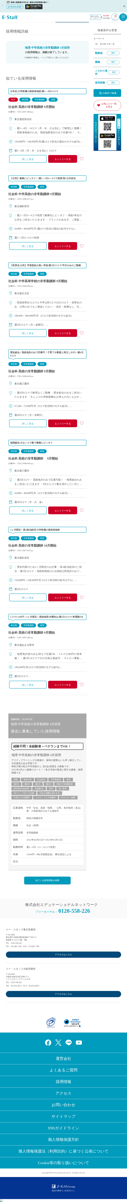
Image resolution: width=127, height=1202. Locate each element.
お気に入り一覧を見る (109, 105)
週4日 (27, 784)
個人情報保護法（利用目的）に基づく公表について (63, 1151)
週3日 (16, 784)
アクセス (63, 1093)
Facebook (48, 1043)
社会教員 (41, 779)
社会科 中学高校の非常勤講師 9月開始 (34, 194)
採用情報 (63, 1082)
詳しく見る (28, 159)
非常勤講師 (40, 99)
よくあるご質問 (63, 1070)
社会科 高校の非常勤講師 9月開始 (31, 106)
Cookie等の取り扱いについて (63, 1163)
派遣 (53, 99)
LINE (68, 1043)
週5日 (37, 784)
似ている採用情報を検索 (47, 880)
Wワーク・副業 (68, 797)
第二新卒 (63, 788)
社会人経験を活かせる (50, 793)
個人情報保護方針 (63, 1139)
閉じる (124, 6)
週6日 (48, 784)
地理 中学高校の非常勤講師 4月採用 (36, 755)
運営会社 (63, 1058)
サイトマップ (63, 1116)
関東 (16, 779)
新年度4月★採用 (21, 788)
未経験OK (39, 788)
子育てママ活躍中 (22, 797)
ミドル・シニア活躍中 (46, 797)
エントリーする (63, 159)
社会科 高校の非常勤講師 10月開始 (32, 545)
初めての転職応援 (65, 784)
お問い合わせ (63, 1105)
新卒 (51, 788)
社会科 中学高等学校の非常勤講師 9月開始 (37, 281)
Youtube (79, 1043)
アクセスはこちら (63, 954)
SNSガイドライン (63, 1128)
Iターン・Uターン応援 (24, 793)
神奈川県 (28, 779)
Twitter (58, 1043)
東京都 (25, 99)
